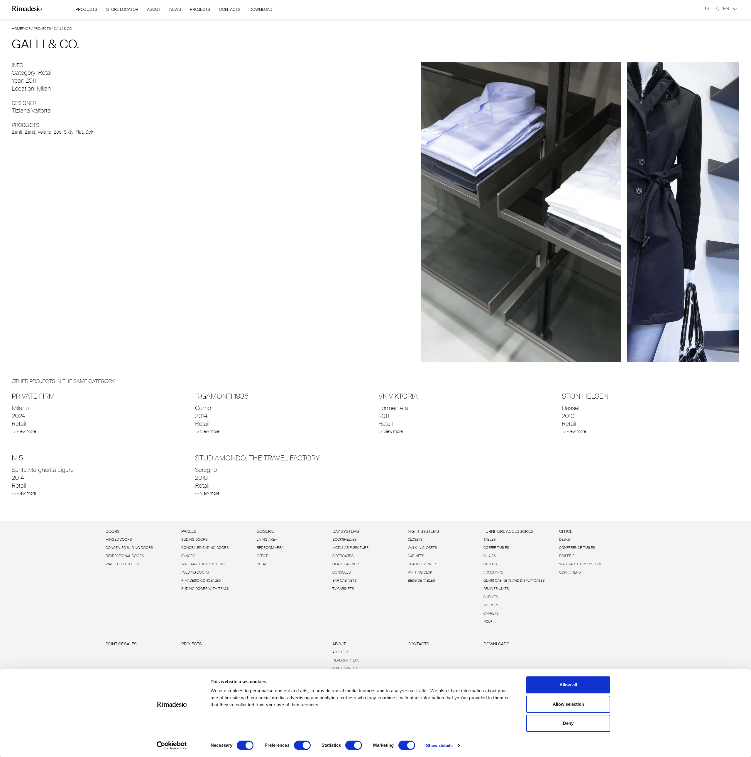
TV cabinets (343, 588)
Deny (568, 723)
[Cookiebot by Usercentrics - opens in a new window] (171, 745)
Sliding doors (194, 539)
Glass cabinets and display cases (513, 580)
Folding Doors (195, 572)
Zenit (17, 132)
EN (726, 9)
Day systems (345, 531)
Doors (113, 531)
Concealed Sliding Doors (129, 547)
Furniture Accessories (508, 531)
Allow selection (568, 704)
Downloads (496, 644)
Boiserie (265, 531)
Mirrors (491, 605)
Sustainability (345, 668)
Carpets (490, 613)
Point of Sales (121, 644)
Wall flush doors (122, 564)
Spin (89, 132)
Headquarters (345, 660)
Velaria (44, 132)
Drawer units (496, 588)
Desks (564, 539)
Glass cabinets (346, 564)
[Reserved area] (717, 8)
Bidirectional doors (125, 556)
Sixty (68, 132)
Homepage (21, 28)
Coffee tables (496, 547)
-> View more (24, 431)
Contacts (230, 9)
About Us (340, 652)
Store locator (122, 9)
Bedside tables (421, 580)
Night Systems (423, 531)
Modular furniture (350, 547)
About (153, 9)
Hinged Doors (119, 539)
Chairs (489, 556)
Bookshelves (344, 539)
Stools (490, 564)
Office (262, 556)
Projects (200, 9)
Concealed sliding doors (205, 547)
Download (261, 9)
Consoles (341, 572)
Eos (57, 132)
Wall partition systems (580, 564)
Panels (189, 531)
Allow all (568, 684)
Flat (79, 132)
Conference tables (577, 547)
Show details (439, 745)
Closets (415, 539)
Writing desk (420, 572)
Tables (489, 539)
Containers (570, 572)
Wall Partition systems (202, 564)
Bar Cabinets (344, 580)
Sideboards (342, 556)
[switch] (302, 745)
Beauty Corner (422, 564)
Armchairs (493, 572)
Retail (262, 564)
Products (86, 9)
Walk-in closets (422, 547)
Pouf (487, 621)
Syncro (188, 556)
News (175, 9)
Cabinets (416, 556)
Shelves (490, 597)
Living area (267, 539)
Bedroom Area (270, 547)
